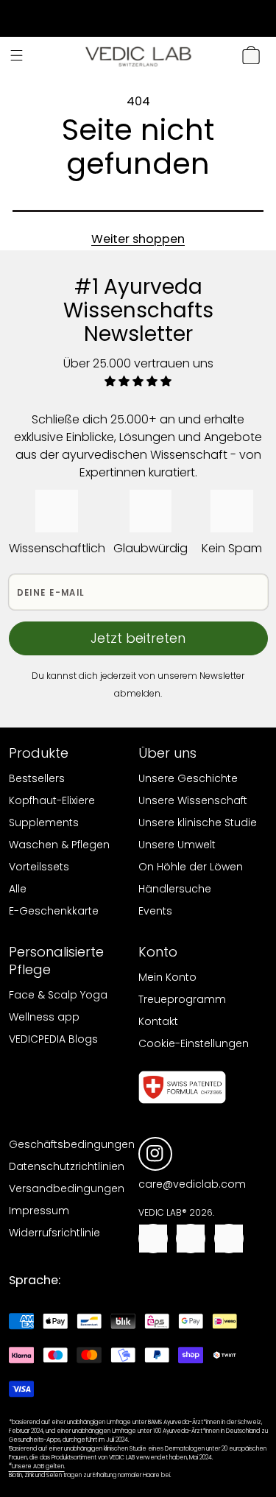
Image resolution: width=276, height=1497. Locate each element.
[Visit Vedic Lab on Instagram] (154, 1153)
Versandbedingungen (66, 1188)
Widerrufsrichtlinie (54, 1232)
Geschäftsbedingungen (72, 1144)
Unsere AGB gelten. (37, 1466)
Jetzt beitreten (138, 638)
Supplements (44, 822)
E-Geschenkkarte (54, 911)
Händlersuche (174, 888)
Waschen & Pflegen (59, 844)
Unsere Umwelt (177, 844)
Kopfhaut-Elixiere (52, 800)
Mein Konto (167, 977)
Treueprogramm (182, 999)
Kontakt (158, 1021)
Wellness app (44, 1017)
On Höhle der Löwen (190, 866)
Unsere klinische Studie (197, 822)
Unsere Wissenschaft (192, 800)
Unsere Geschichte (188, 778)
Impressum (39, 1210)
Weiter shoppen (138, 238)
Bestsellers (37, 778)
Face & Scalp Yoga (58, 994)
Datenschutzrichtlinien (66, 1166)
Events (155, 911)
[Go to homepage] (138, 55)
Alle (17, 888)
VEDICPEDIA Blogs (53, 1039)
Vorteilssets (39, 866)
